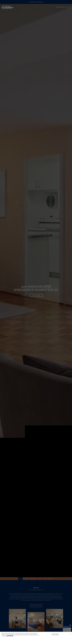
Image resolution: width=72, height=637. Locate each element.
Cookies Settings (55, 634)
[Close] (70, 634)
